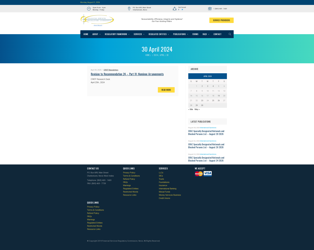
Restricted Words (130, 191)
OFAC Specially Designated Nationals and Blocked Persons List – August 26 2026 (206, 146)
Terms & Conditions (131, 175)
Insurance (163, 185)
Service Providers (221, 20)
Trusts (161, 179)
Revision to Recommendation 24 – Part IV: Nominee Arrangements (127, 74)
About (95, 34)
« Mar (190, 109)
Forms (195, 34)
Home (86, 34)
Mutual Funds (164, 191)
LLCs (161, 172)
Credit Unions (164, 198)
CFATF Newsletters (111, 70)
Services (138, 34)
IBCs (161, 175)
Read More (166, 89)
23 (202, 100)
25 (213, 100)
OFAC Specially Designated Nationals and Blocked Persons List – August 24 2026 (206, 159)
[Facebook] (178, 9)
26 (219, 100)
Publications (179, 34)
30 (202, 105)
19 (219, 96)
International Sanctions (208, 127)
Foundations (164, 182)
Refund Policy (129, 179)
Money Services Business (170, 195)
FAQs (205, 34)
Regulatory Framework (116, 34)
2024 (156, 55)
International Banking (167, 188)
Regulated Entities (158, 34)
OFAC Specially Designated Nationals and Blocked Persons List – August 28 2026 (206, 132)
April (162, 55)
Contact (218, 34)
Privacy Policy (129, 172)
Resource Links (129, 195)
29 (197, 105)
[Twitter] (182, 9)
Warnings (127, 185)
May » (197, 109)
